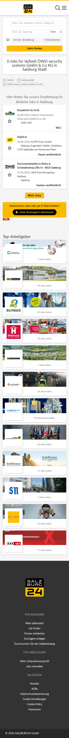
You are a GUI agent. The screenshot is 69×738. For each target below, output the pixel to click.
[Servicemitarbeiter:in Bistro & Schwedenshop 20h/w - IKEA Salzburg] (10, 166)
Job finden (34, 628)
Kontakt (34, 684)
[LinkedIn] (38, 604)
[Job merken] (10, 121)
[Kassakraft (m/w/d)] (10, 113)
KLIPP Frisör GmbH (41, 142)
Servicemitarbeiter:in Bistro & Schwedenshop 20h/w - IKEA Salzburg (39, 166)
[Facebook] (33, 604)
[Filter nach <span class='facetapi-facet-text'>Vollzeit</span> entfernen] (4, 80)
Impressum (34, 709)
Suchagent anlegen (34, 639)
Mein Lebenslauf (34, 623)
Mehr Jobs (34, 195)
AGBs (34, 689)
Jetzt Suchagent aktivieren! (36, 212)
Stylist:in (22, 137)
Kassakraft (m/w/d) (28, 110)
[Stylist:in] (10, 140)
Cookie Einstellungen (34, 699)
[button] (8, 40)
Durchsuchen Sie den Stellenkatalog (34, 644)
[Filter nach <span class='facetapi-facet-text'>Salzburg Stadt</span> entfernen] (19, 80)
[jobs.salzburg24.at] (28, 8)
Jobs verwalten (34, 666)
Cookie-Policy (34, 704)
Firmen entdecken (34, 633)
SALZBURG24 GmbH (27, 733)
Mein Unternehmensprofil (34, 661)
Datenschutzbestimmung (34, 694)
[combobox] (36, 23)
